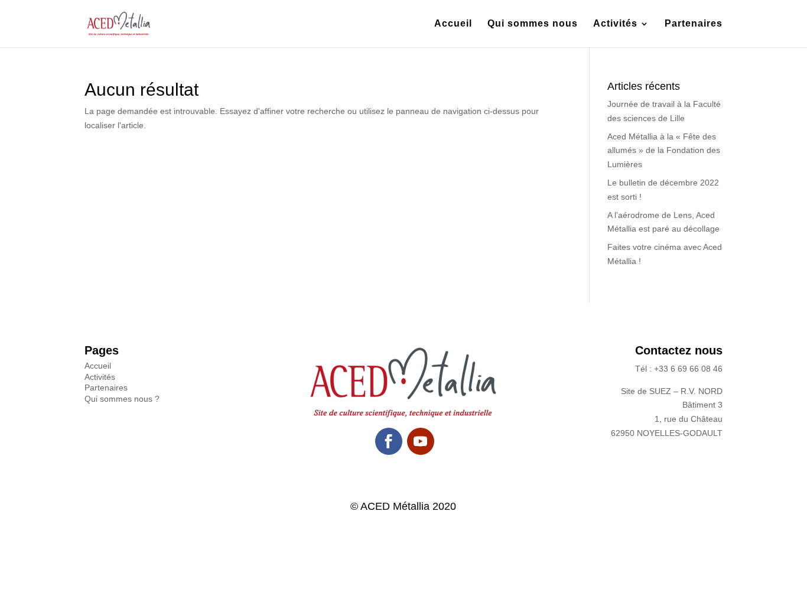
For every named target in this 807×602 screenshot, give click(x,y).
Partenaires (694, 23)
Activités (615, 23)
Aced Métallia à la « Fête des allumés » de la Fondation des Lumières (663, 151)
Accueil (453, 23)
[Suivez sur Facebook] (388, 441)
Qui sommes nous (532, 23)
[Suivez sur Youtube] (420, 441)
